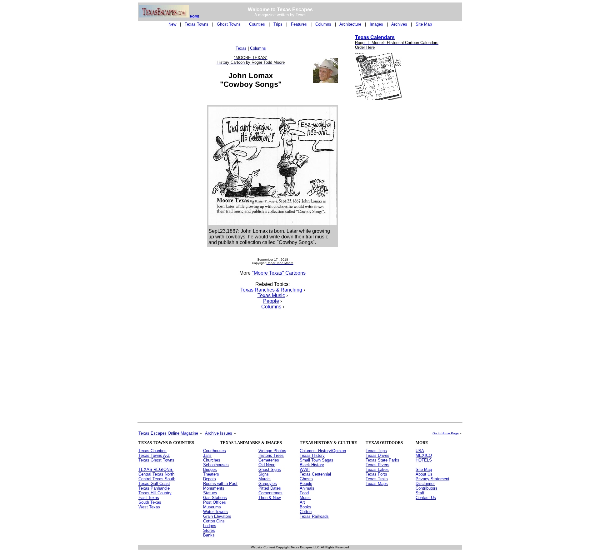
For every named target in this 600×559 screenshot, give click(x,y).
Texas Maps (377, 483)
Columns (323, 24)
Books (305, 507)
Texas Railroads (314, 516)
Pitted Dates (269, 488)
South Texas (149, 502)
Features (299, 24)
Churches (211, 460)
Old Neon (266, 464)
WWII (305, 469)
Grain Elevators (217, 516)
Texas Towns (196, 24)
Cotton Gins (214, 521)
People (271, 301)
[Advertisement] (163, 127)
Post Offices (214, 502)
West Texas (149, 507)
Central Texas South (156, 479)
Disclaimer (425, 483)
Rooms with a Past (220, 483)
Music (305, 497)
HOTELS (424, 460)
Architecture (350, 24)
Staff (420, 493)
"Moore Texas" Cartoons (279, 273)
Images (376, 24)
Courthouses (214, 450)
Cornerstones (270, 493)
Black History (312, 464)
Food (304, 493)
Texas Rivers (377, 464)
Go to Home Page (445, 433)
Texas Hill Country (155, 493)
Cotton (306, 511)
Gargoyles (267, 483)
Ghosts (306, 479)
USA (420, 450)
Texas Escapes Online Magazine (168, 433)
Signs (263, 474)
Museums (212, 507)
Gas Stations (215, 497)
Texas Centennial (315, 474)
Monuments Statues (213, 490)
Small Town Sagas (316, 460)
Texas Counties (152, 450)
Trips (277, 24)
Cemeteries (268, 460)
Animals (307, 488)
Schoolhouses (216, 464)
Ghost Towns (229, 24)
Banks (209, 535)
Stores (209, 530)
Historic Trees (271, 455)
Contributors (427, 488)
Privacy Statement (432, 479)
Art (302, 502)
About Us (424, 474)
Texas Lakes (377, 469)
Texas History (312, 455)
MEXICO (424, 455)
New (172, 24)
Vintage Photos (272, 450)
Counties (257, 24)
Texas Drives (377, 455)
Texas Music (271, 295)
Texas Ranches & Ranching (271, 289)
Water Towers (215, 511)
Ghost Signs (269, 469)
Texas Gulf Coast (154, 483)
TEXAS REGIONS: (155, 469)
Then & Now (269, 497)
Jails (207, 455)
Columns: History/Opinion (323, 450)
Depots (209, 479)
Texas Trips (376, 450)
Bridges (210, 469)
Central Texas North (156, 474)
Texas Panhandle (154, 488)
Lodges (209, 525)
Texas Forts (376, 474)
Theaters (211, 474)
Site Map (424, 24)
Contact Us (426, 497)
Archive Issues (218, 433)
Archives (399, 24)
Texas (241, 48)
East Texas (148, 497)
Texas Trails (377, 479)
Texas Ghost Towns (156, 460)
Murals (264, 479)
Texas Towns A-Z (154, 455)
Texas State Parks (382, 460)
